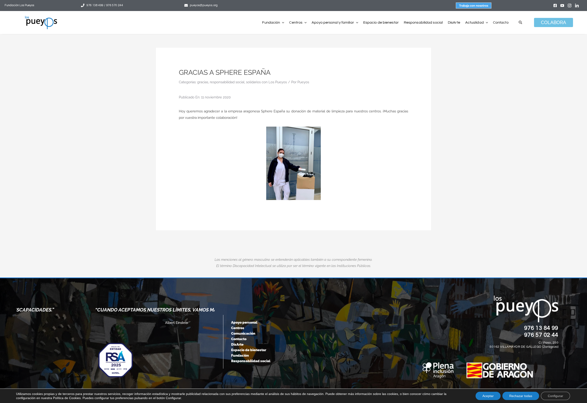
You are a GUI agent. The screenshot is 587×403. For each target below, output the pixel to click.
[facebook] (555, 5)
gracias (202, 82)
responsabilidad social (227, 82)
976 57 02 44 (541, 335)
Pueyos (303, 82)
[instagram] (569, 5)
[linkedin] (577, 5)
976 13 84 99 (541, 328)
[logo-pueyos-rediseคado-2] (41, 17)
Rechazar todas (520, 396)
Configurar (555, 396)
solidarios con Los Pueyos (266, 82)
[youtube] (562, 5)
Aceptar (488, 396)
